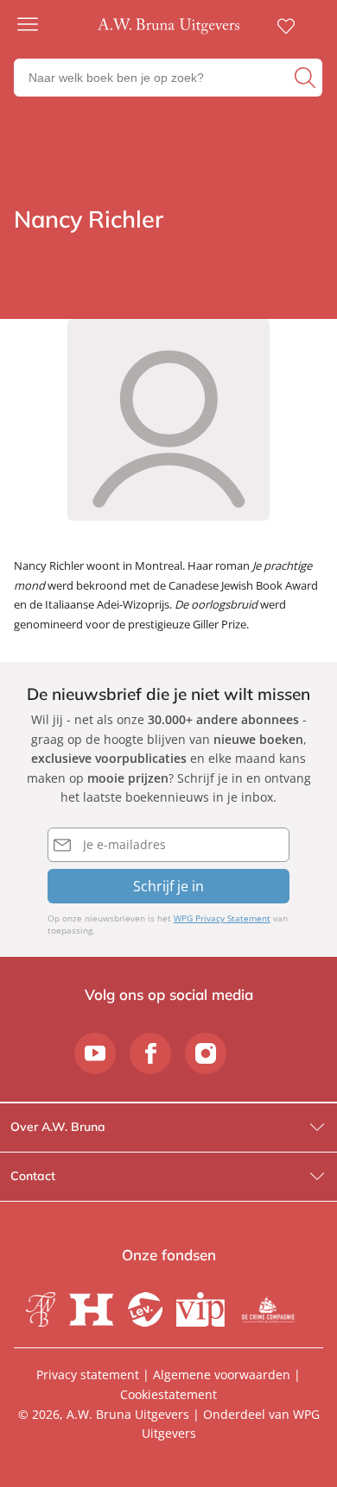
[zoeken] (306, 78)
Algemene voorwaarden (221, 1374)
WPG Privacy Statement (222, 918)
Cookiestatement (168, 1394)
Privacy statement (87, 1374)
